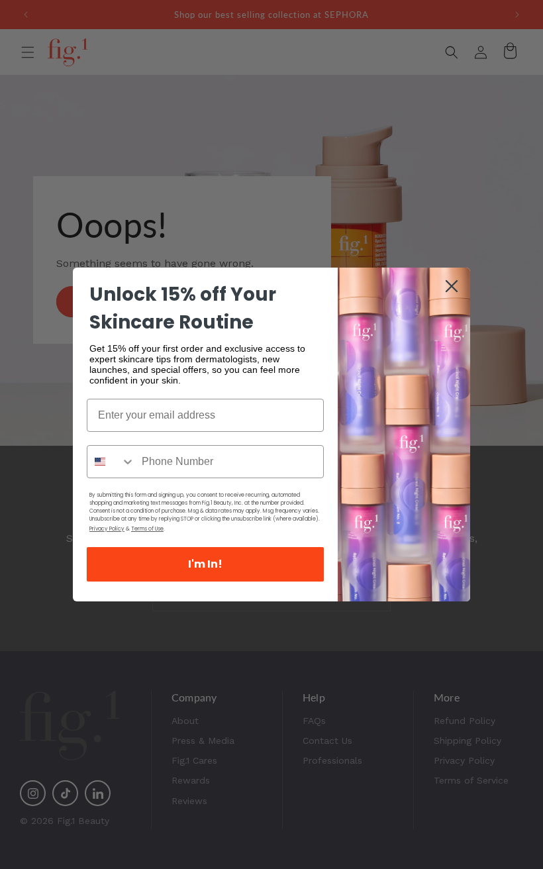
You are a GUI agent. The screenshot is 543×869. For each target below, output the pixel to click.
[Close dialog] (451, 286)
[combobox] (111, 462)
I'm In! (205, 564)
